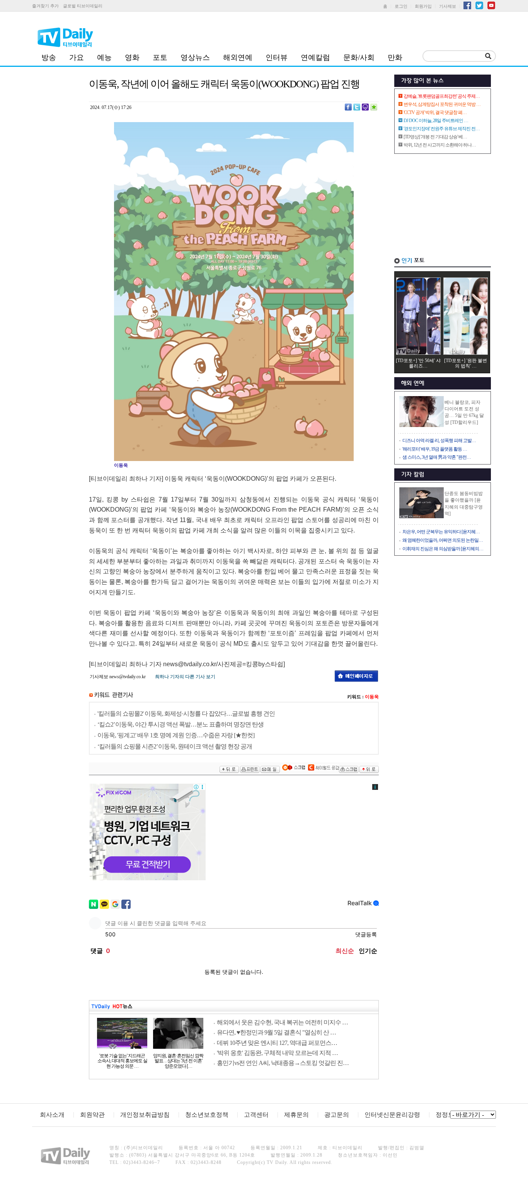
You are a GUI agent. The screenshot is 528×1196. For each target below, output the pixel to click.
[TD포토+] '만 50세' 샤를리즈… (418, 363)
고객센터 (256, 1114)
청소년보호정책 (206, 1114)
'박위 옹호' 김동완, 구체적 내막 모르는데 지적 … (277, 1053)
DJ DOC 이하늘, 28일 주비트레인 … (436, 120)
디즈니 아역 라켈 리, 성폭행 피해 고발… (439, 440)
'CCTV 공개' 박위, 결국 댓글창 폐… (435, 112)
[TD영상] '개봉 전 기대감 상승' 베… (435, 137)
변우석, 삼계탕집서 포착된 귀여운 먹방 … (442, 104)
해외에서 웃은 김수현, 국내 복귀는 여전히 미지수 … (282, 1022)
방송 (48, 57)
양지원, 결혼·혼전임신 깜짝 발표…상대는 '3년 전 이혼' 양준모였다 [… (178, 1061)
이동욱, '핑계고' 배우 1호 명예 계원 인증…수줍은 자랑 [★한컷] (175, 735)
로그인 (401, 6)
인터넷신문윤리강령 (392, 1114)
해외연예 (237, 57)
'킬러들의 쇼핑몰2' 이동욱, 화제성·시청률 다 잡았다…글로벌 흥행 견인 (186, 713)
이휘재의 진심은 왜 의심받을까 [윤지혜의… (442, 548)
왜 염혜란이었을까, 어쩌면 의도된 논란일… (442, 540)
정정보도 (448, 1114)
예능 (104, 57)
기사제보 (447, 6)
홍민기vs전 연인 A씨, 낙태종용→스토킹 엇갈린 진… (283, 1063)
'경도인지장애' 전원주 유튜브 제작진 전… (442, 128)
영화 (132, 57)
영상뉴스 (195, 57)
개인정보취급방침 (145, 1114)
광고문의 (336, 1114)
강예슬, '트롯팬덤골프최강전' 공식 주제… (442, 96)
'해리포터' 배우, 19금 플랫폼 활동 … (434, 449)
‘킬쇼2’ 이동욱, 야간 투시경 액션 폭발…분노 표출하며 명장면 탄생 (180, 724)
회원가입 (423, 6)
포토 (160, 57)
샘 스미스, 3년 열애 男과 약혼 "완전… (436, 457)
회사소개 (52, 1114)
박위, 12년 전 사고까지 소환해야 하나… (440, 145)
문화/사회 (359, 57)
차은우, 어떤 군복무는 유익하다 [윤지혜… (441, 531)
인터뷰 (277, 57)
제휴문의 (296, 1114)
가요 (76, 57)
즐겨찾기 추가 (45, 5)
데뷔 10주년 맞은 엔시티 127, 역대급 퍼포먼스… (277, 1042)
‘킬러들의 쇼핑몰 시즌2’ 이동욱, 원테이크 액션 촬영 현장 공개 (174, 746)
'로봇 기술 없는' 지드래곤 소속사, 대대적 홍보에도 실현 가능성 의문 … (122, 1061)
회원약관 (92, 1114)
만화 (395, 57)
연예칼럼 (315, 57)
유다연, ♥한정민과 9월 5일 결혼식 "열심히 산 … (276, 1032)
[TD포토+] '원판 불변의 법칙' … (465, 363)
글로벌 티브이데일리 (82, 5)
